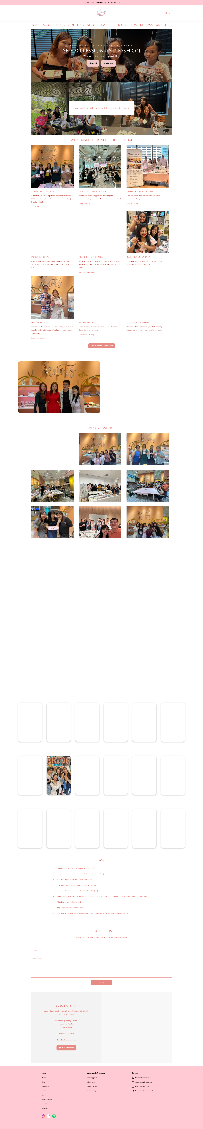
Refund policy (91, 1082)
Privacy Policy (91, 1091)
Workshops (45, 1086)
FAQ (43, 1095)
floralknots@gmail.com (66, 1040)
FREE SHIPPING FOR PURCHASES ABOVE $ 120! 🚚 (101, 3)
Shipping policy (92, 1078)
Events (44, 1091)
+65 (63, 1033)
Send (102, 982)
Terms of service (92, 1086)
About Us (45, 1104)
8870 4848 (70, 1033)
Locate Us (45, 1108)
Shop (43, 1082)
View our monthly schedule (101, 346)
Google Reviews (47, 1100)
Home (44, 1078)
